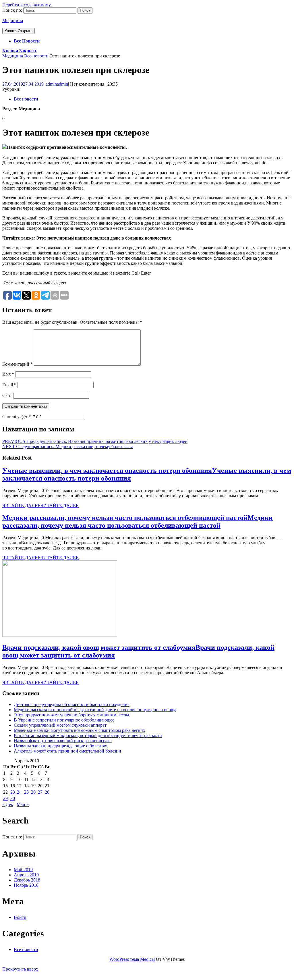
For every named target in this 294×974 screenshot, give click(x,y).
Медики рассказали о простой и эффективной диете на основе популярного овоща (95, 709)
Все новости (27, 40)
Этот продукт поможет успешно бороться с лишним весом (71, 714)
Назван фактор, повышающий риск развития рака (63, 740)
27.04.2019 (23, 84)
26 (33, 792)
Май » (23, 804)
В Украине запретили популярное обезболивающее (64, 720)
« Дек (7, 804)
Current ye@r (16, 416)
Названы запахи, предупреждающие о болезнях (60, 745)
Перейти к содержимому (26, 4)
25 (26, 792)
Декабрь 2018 (27, 879)
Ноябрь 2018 (26, 885)
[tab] (18, 31)
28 (47, 792)
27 (40, 792)
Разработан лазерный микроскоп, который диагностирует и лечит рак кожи (88, 735)
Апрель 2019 (26, 874)
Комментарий (17, 364)
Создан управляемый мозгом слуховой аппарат (60, 725)
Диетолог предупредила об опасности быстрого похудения (71, 704)
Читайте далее (40, 505)
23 (12, 792)
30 (12, 798)
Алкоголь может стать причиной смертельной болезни (67, 751)
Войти (20, 917)
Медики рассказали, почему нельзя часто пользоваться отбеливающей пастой (137, 521)
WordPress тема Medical (132, 959)
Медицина (12, 20)
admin (57, 84)
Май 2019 (23, 869)
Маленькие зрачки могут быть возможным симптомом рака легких (79, 730)
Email (9, 384)
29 (5, 798)
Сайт (7, 395)
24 (19, 792)
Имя (8, 374)
